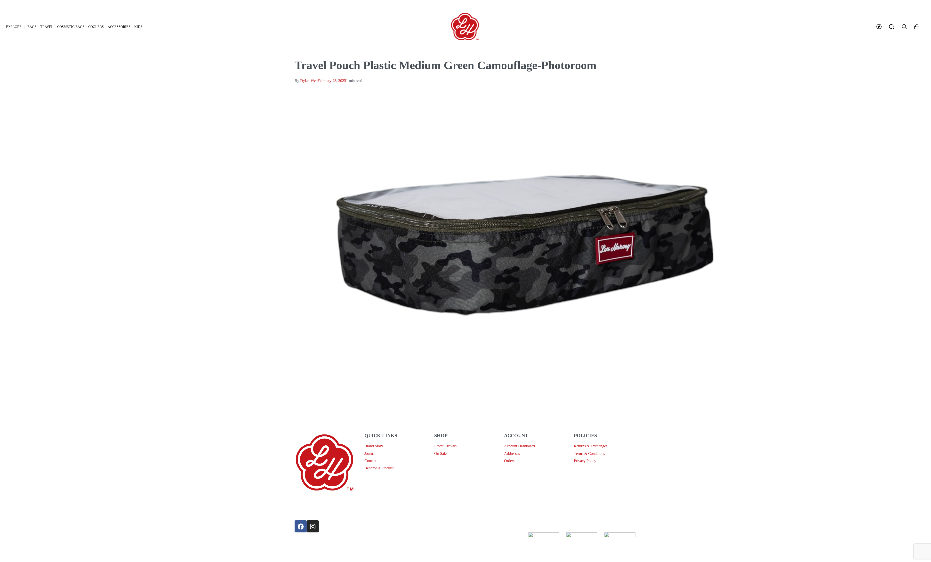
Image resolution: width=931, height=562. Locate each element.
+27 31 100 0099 (308, 512)
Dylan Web (309, 81)
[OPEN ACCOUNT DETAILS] (904, 26)
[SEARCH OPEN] (891, 26)
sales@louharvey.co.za (312, 501)
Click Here (464, 536)
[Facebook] (301, 526)
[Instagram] (313, 526)
